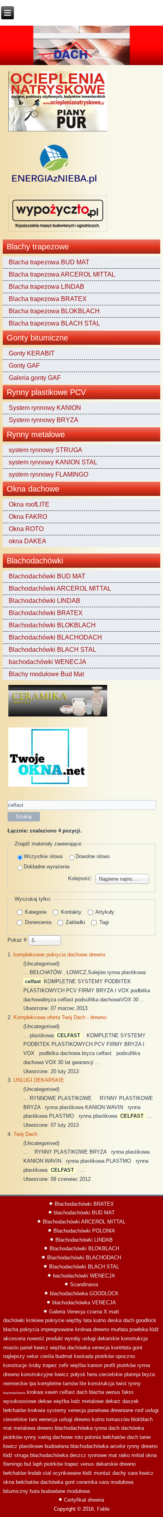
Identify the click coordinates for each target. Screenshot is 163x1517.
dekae (45, 1401)
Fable (103, 1509)
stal (47, 1473)
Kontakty (70, 912)
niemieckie (15, 1383)
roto (78, 1437)
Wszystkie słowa (43, 856)
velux (33, 1356)
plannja (132, 1374)
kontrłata (121, 1348)
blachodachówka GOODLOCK (84, 1293)
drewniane (121, 1410)
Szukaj (24, 816)
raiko (124, 1455)
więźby (74, 1320)
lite (83, 1383)
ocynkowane (67, 1473)
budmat (63, 1356)
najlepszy (14, 1356)
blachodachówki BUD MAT (84, 1213)
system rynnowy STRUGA (45, 450)
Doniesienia (37, 922)
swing (44, 1437)
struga (21, 1455)
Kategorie (35, 912)
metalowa (24, 1428)
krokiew (35, 1320)
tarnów (70, 1383)
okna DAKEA (27, 541)
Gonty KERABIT (32, 353)
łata (87, 1320)
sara (133, 1473)
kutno (99, 1320)
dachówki (14, 1320)
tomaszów (117, 1419)
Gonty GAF (24, 365)
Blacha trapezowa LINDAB (46, 286)
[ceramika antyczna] (58, 716)
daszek (130, 1401)
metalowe (93, 1401)
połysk (77, 1374)
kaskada (83, 1356)
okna (151, 1455)
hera (92, 1374)
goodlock (146, 1320)
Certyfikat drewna (84, 1500)
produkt (54, 1338)
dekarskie (107, 1464)
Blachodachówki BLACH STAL (52, 649)
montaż (102, 1473)
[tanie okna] (48, 786)
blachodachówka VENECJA (84, 1303)
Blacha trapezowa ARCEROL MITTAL (62, 274)
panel (26, 1348)
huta (35, 1491)
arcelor (117, 1446)
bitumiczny (15, 1491)
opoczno (125, 1356)
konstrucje (15, 1365)
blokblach (142, 1419)
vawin (51, 1392)
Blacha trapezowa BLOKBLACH (54, 311)
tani (33, 1419)
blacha (10, 1329)
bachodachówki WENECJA (47, 661)
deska (114, 1320)
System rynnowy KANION (45, 407)
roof (139, 1410)
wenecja (48, 1419)
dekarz (113, 1401)
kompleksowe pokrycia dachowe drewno (59, 955)
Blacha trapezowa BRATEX (48, 299)
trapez (50, 1365)
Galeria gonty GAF (35, 377)
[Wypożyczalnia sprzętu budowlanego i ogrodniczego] (58, 231)
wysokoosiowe (19, 1401)
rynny (134, 1383)
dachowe (63, 1437)
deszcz (78, 1455)
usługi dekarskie (100, 1338)
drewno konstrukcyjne (28, 1374)
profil (109, 1365)
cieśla (47, 1356)
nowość (35, 1338)
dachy (119, 1473)
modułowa (121, 1482)
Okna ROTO (26, 529)
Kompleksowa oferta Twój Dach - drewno (59, 1017)
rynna (143, 1365)
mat (7, 1428)
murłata (119, 1329)
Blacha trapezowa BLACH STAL (54, 323)
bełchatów (14, 1410)
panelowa (98, 1410)
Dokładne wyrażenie (47, 867)
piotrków (104, 1356)
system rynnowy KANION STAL (53, 462)
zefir (63, 1365)
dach (128, 1320)
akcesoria (14, 1338)
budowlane (53, 1491)
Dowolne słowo (93, 856)
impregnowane (57, 1329)
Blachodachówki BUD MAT (47, 576)
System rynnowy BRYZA (43, 420)
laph (37, 1464)
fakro (127, 1392)
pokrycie (54, 1320)
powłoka (138, 1329)
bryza (148, 1374)
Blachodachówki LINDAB (44, 600)
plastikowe (31, 1446)
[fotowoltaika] (54, 184)
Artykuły (104, 912)
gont (137, 1348)
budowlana (57, 1446)
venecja (101, 1348)
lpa (32, 1383)
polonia (93, 1437)
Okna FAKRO (28, 516)
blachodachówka (14, 1393)
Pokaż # (18, 940)
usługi (65, 1419)
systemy (56, 1410)
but (27, 1464)
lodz (75, 1401)
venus (87, 1464)
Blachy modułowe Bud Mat (46, 674)
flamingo (13, 1464)
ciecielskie (111, 1374)
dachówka (78, 1348)
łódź (154, 1329)
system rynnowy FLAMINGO (48, 474)
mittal (137, 1455)
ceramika (86, 1482)
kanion (94, 1365)
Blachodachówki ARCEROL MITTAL (60, 588)
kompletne (49, 1383)
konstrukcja (134, 1338)
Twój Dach (25, 1134)
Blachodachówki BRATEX (46, 613)
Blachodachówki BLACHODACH (55, 637)
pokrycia (29, 1329)
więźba (58, 1348)
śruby (34, 1365)
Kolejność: (80, 878)
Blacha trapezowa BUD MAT (49, 262)
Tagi (103, 922)
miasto (11, 1348)
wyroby (72, 1338)
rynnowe (97, 1455)
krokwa (83, 1329)
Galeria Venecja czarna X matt (84, 1312)
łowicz (41, 1348)
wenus (113, 1392)
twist (121, 1383)
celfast (67, 1392)
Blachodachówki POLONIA (84, 1231)
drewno (101, 1329)
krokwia (36, 1410)
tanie (145, 1437)
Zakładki (74, 922)
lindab (34, 1473)
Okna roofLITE (29, 504)
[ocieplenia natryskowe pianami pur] (58, 131)
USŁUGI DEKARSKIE (38, 1080)
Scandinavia (84, 1284)
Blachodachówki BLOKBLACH (52, 625)
